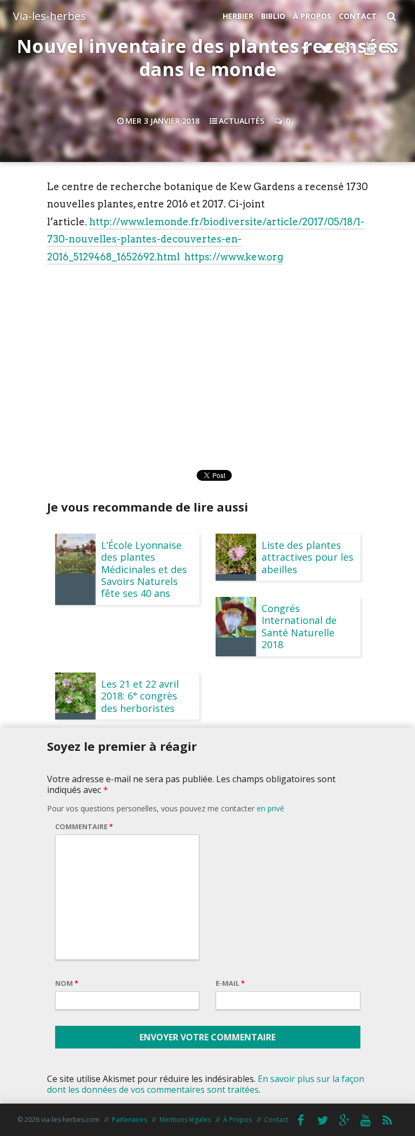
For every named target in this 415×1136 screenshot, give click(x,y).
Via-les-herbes (49, 16)
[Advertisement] (207, 351)
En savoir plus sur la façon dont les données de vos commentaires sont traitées (205, 1084)
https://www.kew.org (233, 257)
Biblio (273, 16)
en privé (270, 808)
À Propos (312, 16)
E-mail (230, 983)
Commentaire (84, 826)
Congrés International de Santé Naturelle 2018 (299, 626)
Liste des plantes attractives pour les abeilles (307, 557)
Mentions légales (185, 1119)
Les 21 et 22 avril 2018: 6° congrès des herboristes (140, 696)
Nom (66, 983)
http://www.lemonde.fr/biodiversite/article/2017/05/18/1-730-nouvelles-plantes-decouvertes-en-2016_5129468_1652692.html (205, 239)
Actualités (241, 121)
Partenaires (129, 1119)
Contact (358, 16)
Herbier (238, 16)
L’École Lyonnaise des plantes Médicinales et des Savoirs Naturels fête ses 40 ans (144, 569)
